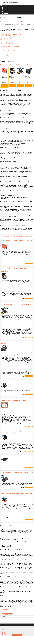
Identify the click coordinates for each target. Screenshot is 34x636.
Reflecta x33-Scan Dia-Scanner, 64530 (7, 380)
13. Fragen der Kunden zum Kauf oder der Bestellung (8, 50)
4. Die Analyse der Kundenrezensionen (6, 38)
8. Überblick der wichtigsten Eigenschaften (7, 43)
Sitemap (3, 620)
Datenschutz (4, 619)
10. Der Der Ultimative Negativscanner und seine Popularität (9, 46)
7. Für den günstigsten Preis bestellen (6, 42)
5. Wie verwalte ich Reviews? (4, 39)
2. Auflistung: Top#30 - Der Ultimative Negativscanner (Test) (10, 35)
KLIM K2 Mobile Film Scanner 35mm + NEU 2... (20, 77)
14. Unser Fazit (2, 51)
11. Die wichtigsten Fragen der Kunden (6, 47)
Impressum (4, 618)
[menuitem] (3, 628)
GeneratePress (26, 624)
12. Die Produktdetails (3, 49)
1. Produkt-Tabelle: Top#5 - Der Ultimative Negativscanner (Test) (11, 34)
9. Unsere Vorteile (3, 45)
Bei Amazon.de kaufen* (4, 86)
